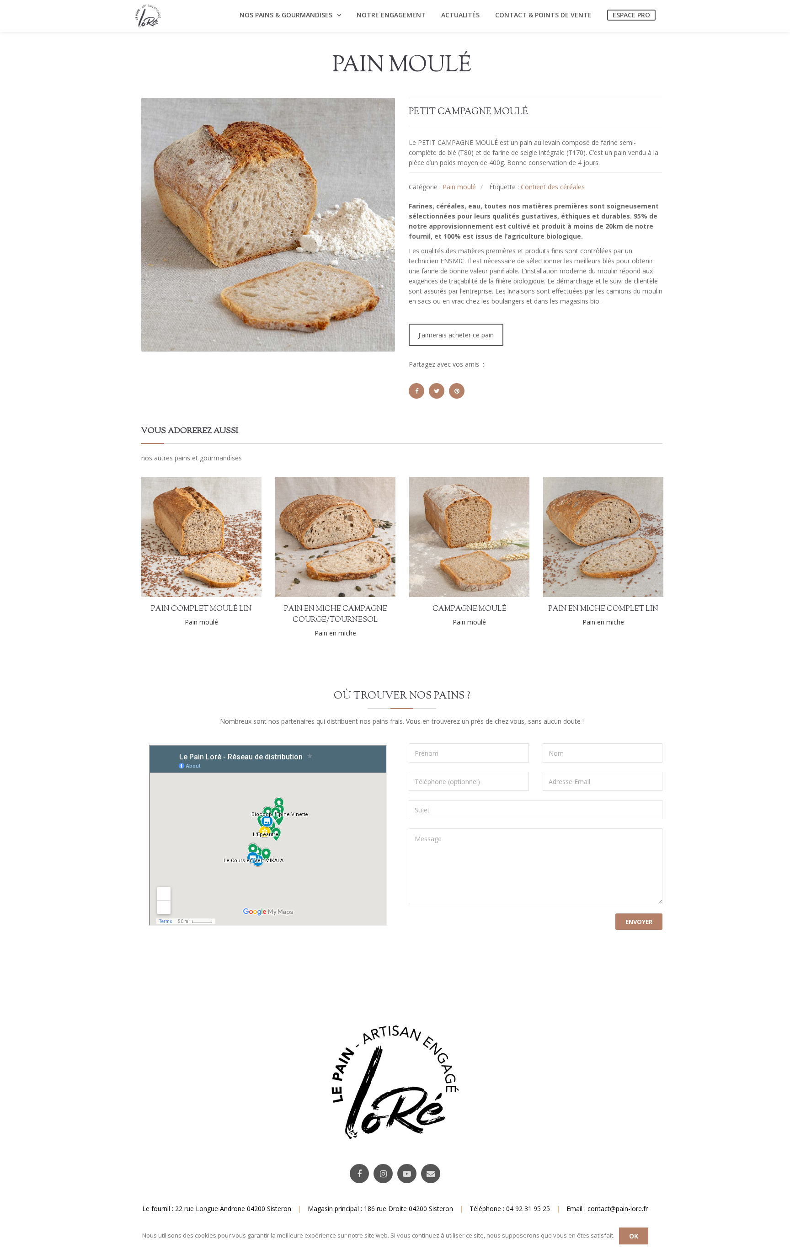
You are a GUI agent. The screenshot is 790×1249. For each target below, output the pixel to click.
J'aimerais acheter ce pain (456, 335)
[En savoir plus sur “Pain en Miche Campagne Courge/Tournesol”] (366, 539)
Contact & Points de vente (543, 15)
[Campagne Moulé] (438, 536)
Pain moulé (459, 186)
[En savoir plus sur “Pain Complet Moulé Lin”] (233, 536)
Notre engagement (391, 15)
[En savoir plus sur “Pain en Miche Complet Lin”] (634, 536)
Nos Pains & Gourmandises (286, 15)
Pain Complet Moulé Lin (201, 609)
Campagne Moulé (469, 609)
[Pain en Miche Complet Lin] (572, 536)
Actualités (460, 15)
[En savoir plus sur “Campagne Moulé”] (500, 536)
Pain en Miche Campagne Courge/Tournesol (335, 614)
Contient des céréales (553, 186)
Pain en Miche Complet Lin (603, 609)
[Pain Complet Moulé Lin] (170, 536)
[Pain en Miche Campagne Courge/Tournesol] (304, 539)
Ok (633, 1236)
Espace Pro (631, 15)
